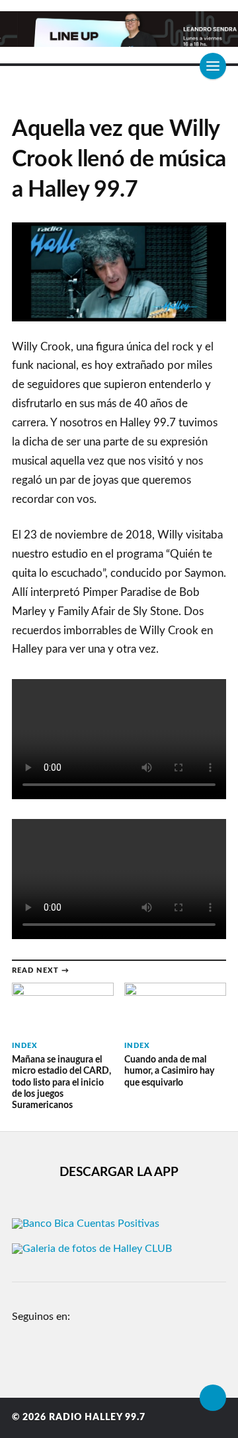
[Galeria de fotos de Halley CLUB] (92, 1248)
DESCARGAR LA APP (119, 1172)
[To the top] (213, 1398)
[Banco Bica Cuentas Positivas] (85, 1223)
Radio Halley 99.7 (97, 1417)
